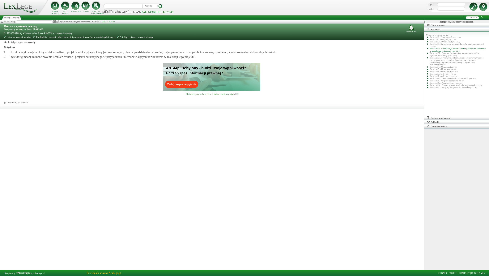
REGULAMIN (478, 273)
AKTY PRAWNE (65, 12)
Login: (431, 4)
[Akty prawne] (65, 6)
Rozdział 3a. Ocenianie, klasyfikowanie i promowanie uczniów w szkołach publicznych (75, 37)
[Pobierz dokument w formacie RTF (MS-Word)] (54, 21)
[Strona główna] (24, 14)
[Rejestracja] (484, 7)
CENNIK (86, 12)
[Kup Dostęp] (86, 6)
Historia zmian (437, 25)
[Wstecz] (5, 22)
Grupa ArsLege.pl (36, 273)
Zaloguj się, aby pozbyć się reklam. (457, 21)
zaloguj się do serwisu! (157, 12)
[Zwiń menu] (482, 17)
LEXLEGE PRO (108, 22)
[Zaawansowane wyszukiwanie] (96, 6)
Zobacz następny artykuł (225, 94)
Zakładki (435, 122)
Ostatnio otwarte (439, 126)
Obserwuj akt (411, 32)
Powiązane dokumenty (441, 118)
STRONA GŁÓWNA (55, 12)
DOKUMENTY (76, 12)
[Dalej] (8, 22)
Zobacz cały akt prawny (17, 102)
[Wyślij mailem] (57, 21)
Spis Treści (435, 29)
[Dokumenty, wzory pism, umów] (75, 6)
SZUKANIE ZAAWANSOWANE (96, 12)
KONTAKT (464, 273)
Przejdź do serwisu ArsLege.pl (104, 273)
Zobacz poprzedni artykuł (199, 94)
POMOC (453, 273)
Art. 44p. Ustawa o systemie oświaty (136, 37)
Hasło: (431, 9)
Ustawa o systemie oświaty (20, 26)
